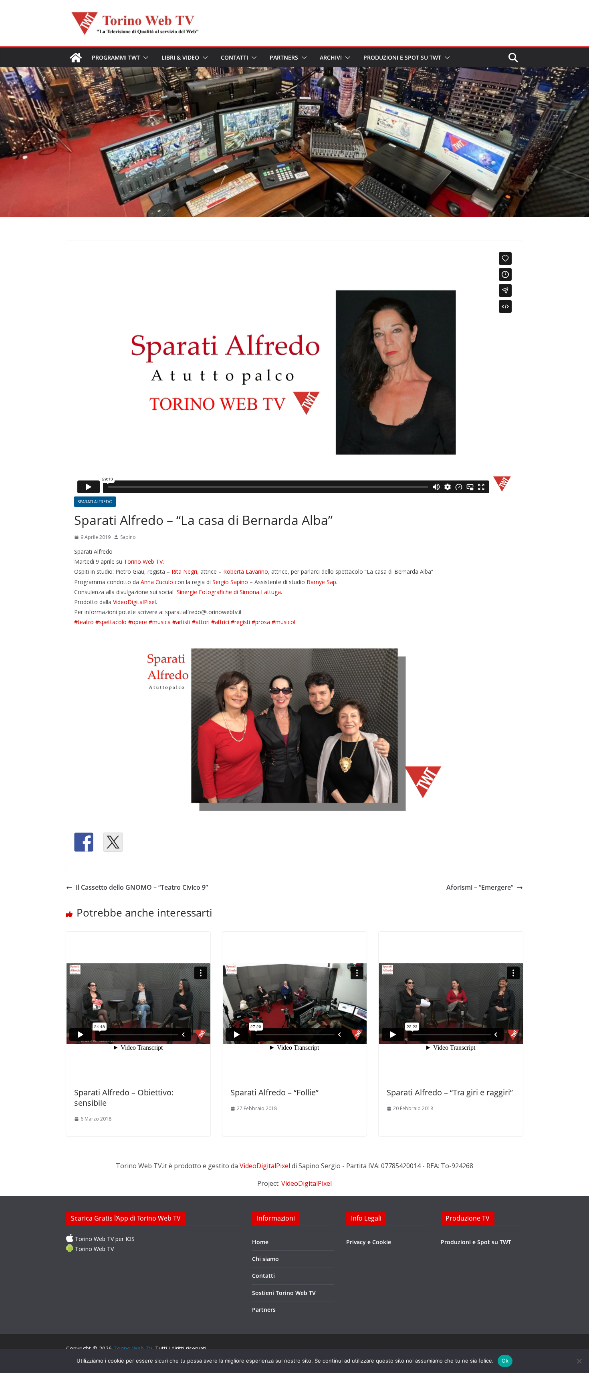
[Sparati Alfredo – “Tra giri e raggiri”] (451, 1005)
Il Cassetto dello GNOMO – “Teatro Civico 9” (142, 887)
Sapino (128, 537)
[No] (579, 1361)
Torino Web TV (143, 561)
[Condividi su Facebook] (83, 842)
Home (260, 1242)
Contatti (234, 57)
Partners (284, 57)
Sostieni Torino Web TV (284, 1293)
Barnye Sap (321, 582)
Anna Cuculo (157, 582)
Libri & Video (180, 57)
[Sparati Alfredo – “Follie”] (294, 1005)
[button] (144, 57)
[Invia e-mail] (171, 842)
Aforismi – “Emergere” (479, 887)
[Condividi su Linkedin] (142, 842)
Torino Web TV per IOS (104, 1239)
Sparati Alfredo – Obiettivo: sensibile (123, 1097)
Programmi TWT (116, 57)
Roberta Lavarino (245, 571)
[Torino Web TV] (75, 57)
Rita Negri (184, 571)
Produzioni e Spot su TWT (402, 57)
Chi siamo (265, 1259)
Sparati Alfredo (95, 501)
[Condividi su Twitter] (113, 842)
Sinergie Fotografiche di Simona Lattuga (229, 592)
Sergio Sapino (230, 582)
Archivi (331, 57)
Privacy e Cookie (368, 1242)
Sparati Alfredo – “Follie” (274, 1092)
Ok (505, 1360)
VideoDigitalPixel (134, 602)
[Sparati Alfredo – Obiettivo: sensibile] (138, 1005)
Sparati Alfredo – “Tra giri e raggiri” (450, 1092)
